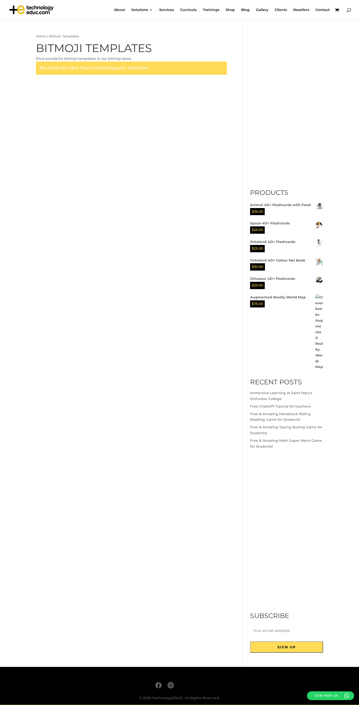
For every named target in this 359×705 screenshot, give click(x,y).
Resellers (301, 10)
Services (166, 10)
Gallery (262, 10)
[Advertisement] (286, 106)
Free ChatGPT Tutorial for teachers (280, 406)
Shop (230, 10)
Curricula (188, 10)
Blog (245, 10)
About (119, 10)
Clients (281, 10)
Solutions (139, 10)
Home (41, 36)
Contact (323, 10)
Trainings (211, 10)
